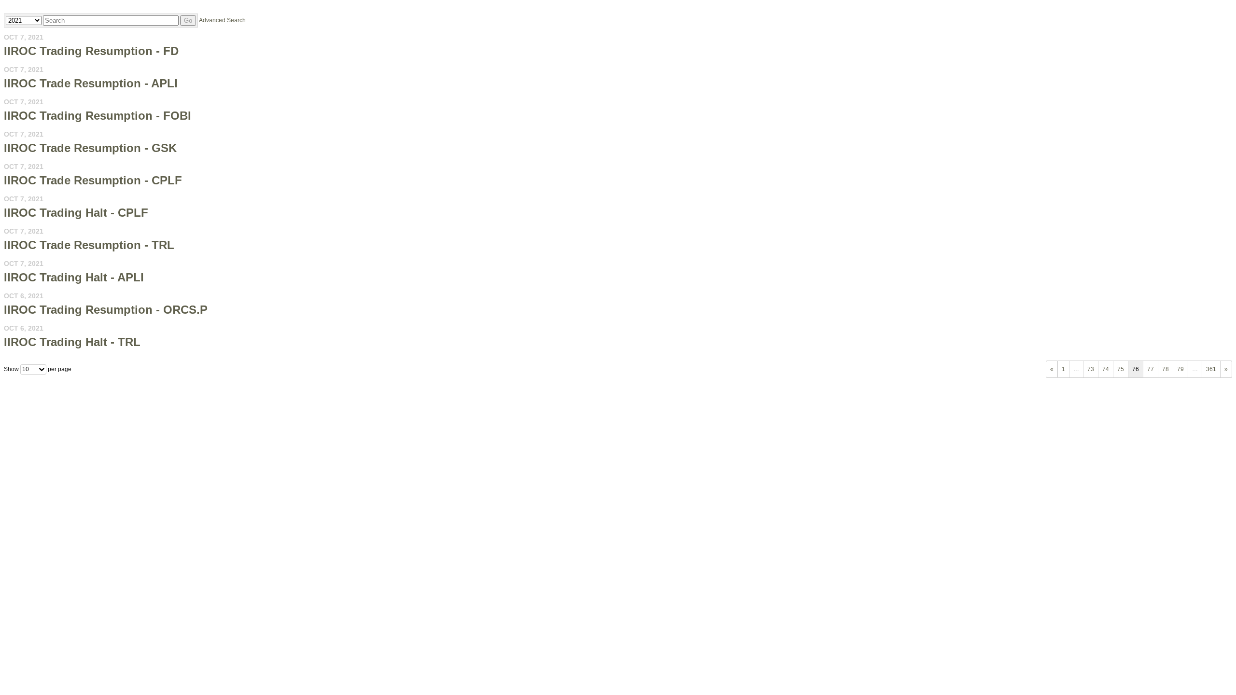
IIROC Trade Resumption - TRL (89, 244)
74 (1105, 369)
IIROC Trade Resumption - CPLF (93, 180)
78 (1165, 369)
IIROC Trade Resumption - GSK (90, 147)
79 (1180, 369)
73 (1090, 369)
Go (188, 20)
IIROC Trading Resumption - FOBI (97, 115)
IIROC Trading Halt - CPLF (76, 212)
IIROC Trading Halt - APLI (74, 277)
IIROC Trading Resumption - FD (91, 50)
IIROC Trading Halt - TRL (72, 341)
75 (1120, 369)
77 (1150, 369)
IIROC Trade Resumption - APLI (91, 83)
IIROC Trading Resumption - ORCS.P (106, 309)
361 (1211, 369)
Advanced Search (222, 20)
